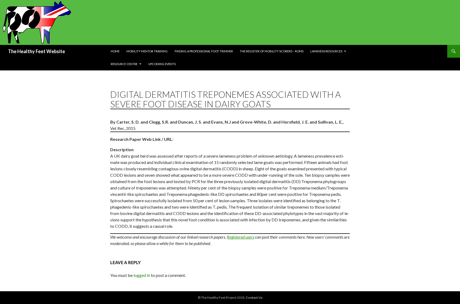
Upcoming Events (162, 64)
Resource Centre (124, 64)
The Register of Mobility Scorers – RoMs (271, 51)
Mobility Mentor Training (147, 51)
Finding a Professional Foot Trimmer (204, 51)
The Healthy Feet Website (36, 51)
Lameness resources (326, 51)
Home (115, 51)
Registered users (240, 236)
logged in (141, 275)
